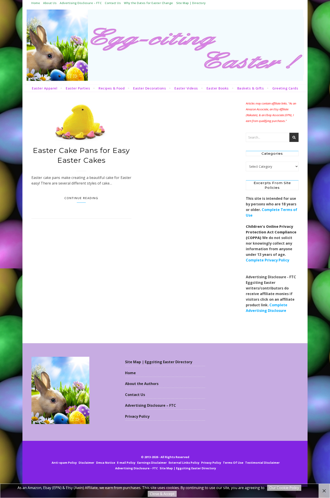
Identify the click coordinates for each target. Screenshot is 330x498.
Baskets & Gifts (250, 88)
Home (35, 3)
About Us (50, 3)
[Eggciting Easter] (165, 45)
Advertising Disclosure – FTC (81, 3)
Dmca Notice (105, 463)
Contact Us (113, 3)
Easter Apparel (44, 88)
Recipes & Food (112, 88)
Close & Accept (162, 493)
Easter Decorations (149, 88)
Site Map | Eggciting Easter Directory (158, 361)
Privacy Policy (137, 416)
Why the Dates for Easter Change (148, 3)
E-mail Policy (126, 463)
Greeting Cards (285, 88)
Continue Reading (81, 198)
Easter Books (218, 88)
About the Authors (141, 383)
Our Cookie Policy (284, 487)
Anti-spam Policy (64, 463)
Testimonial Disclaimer (262, 463)
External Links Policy (184, 463)
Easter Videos (186, 88)
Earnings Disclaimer (152, 463)
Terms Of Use (233, 463)
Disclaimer (86, 463)
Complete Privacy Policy (267, 260)
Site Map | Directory (191, 3)
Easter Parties (78, 88)
